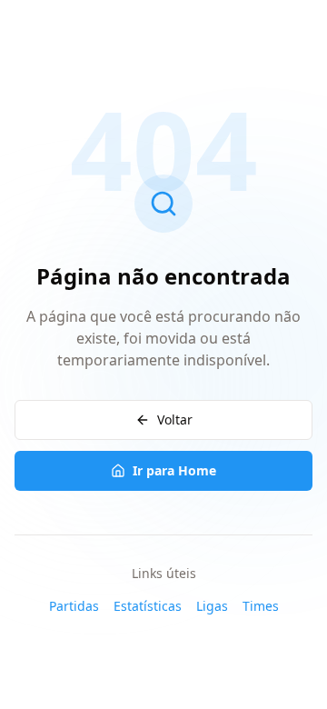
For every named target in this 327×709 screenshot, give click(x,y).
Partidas (74, 605)
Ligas (212, 605)
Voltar (175, 419)
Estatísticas (148, 605)
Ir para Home (174, 470)
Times (261, 605)
